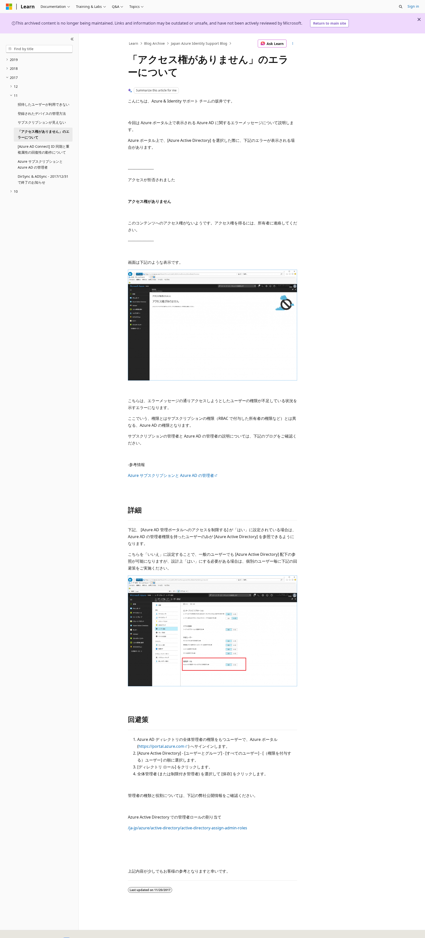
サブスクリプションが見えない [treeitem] (42, 122)
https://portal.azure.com (161, 746)
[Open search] (401, 6)
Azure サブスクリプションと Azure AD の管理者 (171, 475)
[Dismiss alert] (419, 19)
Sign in (413, 6)
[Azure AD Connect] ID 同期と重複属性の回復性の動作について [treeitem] (43, 149)
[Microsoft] (9, 6)
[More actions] (292, 43)
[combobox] (39, 49)
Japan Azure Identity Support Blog (199, 43)
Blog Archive (154, 43)
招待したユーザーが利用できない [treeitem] (43, 104)
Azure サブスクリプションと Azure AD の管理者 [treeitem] (40, 164)
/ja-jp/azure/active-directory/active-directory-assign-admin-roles (187, 828)
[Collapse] (72, 39)
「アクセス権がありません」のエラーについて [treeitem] (43, 134)
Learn (133, 43)
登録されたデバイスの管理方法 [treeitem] (42, 113)
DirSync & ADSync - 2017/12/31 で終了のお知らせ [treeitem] (43, 179)
